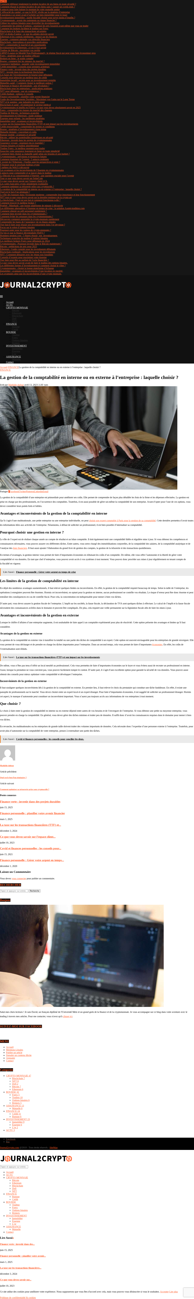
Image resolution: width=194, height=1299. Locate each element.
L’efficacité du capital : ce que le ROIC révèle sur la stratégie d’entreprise (35, 12)
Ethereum (16, 313)
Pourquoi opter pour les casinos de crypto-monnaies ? (25, 230)
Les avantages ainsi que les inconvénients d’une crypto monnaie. (31, 273)
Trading (16, 335)
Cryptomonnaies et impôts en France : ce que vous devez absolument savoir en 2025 (40, 107)
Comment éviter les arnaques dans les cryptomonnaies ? (26, 216)
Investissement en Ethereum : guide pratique (21, 115)
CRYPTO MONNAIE (17, 307)
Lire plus (173, 1291)
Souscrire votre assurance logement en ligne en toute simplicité (30, 151)
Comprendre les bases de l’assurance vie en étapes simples (28, 222)
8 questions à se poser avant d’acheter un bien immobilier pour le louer (33, 15)
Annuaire (10, 1058)
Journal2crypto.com (9, 1147)
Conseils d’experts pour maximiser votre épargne (23, 257)
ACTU (9, 305)
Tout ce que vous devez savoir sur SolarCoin (21, 178)
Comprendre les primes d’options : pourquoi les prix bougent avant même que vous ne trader (44, 26)
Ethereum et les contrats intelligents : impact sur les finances (28, 36)
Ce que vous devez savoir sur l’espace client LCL (23, 181)
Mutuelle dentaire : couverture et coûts (18, 132)
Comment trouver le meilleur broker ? (18, 203)
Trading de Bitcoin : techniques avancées (19, 113)
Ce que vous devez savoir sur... (15, 1279)
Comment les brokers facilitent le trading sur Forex (24, 28)
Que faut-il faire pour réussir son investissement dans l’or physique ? (32, 224)
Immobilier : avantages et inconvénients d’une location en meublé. (31, 271)
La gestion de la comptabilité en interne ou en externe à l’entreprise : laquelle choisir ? (41, 189)
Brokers (16, 343)
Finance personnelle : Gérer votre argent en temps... (32, 860)
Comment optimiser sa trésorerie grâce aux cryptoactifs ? (27, 186)
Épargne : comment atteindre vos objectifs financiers (25, 39)
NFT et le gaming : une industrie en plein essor (22, 102)
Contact (9, 362)
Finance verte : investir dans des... (17, 1244)
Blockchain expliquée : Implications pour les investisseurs (27, 252)
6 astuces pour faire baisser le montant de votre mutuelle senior (30, 9)
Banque (16, 326)
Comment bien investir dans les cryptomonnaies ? (23, 213)
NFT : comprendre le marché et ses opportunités (23, 45)
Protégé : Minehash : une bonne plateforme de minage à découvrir (31, 205)
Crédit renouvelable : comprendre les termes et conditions (27, 126)
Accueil (9, 302)
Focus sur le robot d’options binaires (17, 227)
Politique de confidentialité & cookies (18, 1297)
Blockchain (17, 315)
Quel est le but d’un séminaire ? (15, 192)
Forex (15, 337)
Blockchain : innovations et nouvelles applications (24, 42)
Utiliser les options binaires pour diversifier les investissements (29, 23)
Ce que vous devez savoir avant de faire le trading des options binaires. (34, 263)
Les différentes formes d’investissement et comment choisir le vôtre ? (33, 265)
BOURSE (11, 332)
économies (157, 644)
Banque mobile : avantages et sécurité (18, 134)
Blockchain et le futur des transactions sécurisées (23, 31)
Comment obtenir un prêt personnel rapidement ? (23, 211)
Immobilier (17, 348)
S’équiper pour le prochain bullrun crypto (20, 164)
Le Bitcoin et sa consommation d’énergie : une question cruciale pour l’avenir (37, 175)
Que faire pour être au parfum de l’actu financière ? (24, 260)
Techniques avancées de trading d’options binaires (24, 238)
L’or (14, 354)
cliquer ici (67, 1016)
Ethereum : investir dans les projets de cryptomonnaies (26, 140)
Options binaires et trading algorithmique (19, 145)
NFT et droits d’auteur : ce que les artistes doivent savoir (27, 34)
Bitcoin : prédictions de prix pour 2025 (18, 246)
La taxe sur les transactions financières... (20, 1268)
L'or (15, 1127)
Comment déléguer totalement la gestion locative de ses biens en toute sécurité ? (38, 4)
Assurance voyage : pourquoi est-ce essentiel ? (22, 143)
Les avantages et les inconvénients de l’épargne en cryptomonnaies (32, 170)
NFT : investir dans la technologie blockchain (21, 72)
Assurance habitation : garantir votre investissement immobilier (30, 64)
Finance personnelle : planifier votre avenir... (23, 1256)
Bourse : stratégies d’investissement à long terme (23, 129)
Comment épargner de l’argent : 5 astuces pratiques (24, 159)
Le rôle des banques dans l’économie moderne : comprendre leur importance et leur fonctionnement (47, 194)
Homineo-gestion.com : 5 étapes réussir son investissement (29, 235)
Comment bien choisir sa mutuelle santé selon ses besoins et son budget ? (35, 154)
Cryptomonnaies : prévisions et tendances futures (23, 156)
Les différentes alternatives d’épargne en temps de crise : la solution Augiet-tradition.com (42, 208)
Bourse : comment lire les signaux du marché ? (22, 61)
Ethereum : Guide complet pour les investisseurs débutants (28, 249)
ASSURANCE (13, 356)
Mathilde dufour (16, 385)
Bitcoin (15, 310)
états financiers (20, 548)
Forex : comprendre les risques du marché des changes (26, 110)
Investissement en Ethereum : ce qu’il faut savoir (23, 47)
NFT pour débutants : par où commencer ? (20, 91)
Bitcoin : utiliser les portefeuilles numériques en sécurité (26, 137)
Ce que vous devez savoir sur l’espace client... (28, 836)
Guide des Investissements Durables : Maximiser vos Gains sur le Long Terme (37, 99)
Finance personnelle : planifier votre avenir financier (25, 96)
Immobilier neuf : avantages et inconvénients (21, 121)
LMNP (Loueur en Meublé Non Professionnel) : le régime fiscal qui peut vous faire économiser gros (48, 53)
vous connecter (19, 878)
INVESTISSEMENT (16, 345)
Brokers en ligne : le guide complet (16, 58)
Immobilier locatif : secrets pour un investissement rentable (28, 80)
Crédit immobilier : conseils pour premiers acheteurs (25, 66)
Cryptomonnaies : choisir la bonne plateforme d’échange (27, 268)
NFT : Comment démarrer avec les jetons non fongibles (26, 254)
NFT (14, 321)
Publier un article (14, 1052)
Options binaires (20, 340)
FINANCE (11, 324)
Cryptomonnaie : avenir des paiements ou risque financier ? (28, 20)
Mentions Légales (14, 1050)
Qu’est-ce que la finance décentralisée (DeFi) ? (22, 233)
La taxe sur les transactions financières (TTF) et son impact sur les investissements (39, 124)
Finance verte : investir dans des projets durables (23, 69)
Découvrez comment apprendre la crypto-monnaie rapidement (29, 219)
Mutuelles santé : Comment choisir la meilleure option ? (26, 83)
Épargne (16, 351)
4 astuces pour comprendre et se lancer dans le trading (25, 173)
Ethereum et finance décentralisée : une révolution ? (24, 85)
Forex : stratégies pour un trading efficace (20, 55)
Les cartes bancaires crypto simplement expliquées (24, 184)
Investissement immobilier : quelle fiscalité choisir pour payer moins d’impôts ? (37, 17)
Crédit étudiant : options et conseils (16, 94)
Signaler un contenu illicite (19, 1055)
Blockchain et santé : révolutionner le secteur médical (25, 105)
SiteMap (54, 1147)
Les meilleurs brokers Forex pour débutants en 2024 (25, 241)
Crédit (15, 329)
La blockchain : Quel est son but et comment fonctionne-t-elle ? (30, 200)
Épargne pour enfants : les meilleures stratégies (22, 118)
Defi (14, 318)
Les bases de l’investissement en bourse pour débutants (26, 75)
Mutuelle (16, 359)
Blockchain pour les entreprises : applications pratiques (26, 88)
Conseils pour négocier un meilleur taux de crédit (23, 77)
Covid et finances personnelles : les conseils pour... (30, 848)
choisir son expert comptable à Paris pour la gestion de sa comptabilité (122, 520)
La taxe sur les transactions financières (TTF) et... (30, 824)
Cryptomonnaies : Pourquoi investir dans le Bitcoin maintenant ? (31, 243)
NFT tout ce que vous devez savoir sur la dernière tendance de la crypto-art (36, 197)
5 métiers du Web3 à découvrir (14, 167)
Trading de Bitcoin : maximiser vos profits (20, 50)
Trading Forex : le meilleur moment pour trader (22, 148)
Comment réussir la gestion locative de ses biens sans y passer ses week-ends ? (37, 6)
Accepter (164, 1291)
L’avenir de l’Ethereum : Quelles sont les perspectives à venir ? (30, 162)
